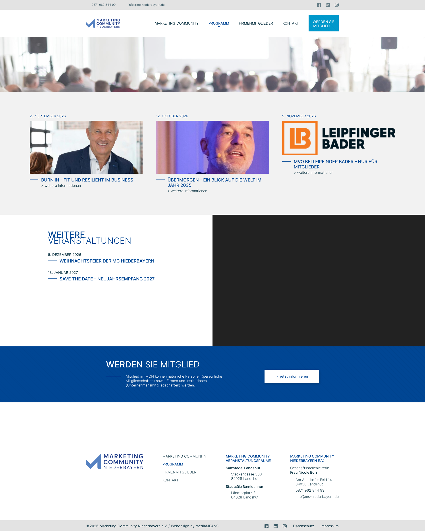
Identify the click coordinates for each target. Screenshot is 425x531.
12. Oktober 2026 (172, 116)
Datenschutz (303, 526)
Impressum (330, 526)
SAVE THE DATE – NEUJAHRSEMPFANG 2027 (107, 279)
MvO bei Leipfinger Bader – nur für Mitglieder (335, 164)
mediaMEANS (207, 526)
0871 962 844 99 (104, 4)
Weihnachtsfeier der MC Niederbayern (107, 261)
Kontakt (291, 23)
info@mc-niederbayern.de (146, 4)
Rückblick (219, 32)
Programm (219, 23)
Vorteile (176, 32)
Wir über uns (176, 13)
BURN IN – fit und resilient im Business (87, 180)
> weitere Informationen (61, 185)
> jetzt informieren (292, 376)
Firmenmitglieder (256, 23)
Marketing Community (177, 23)
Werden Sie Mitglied (323, 23)
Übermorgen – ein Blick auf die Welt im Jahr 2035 (214, 182)
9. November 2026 (299, 116)
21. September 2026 (48, 116)
